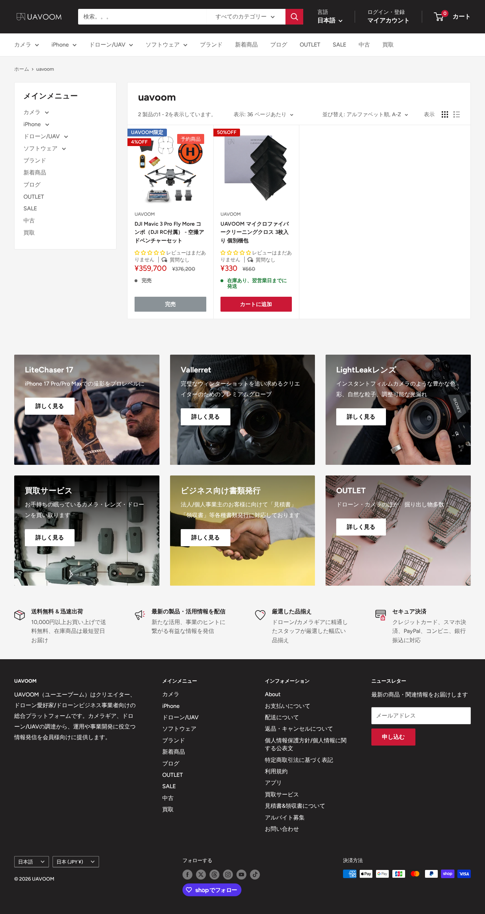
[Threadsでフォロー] (214, 875)
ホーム (21, 69)
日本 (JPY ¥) (69, 862)
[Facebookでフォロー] (187, 875)
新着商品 (246, 44)
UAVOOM (145, 214)
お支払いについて (287, 706)
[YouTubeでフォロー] (241, 875)
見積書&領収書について (295, 805)
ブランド (211, 44)
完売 (170, 304)
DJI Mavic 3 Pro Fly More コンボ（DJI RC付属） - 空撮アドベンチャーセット (169, 232)
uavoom (45, 69)
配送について (282, 717)
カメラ (22, 44)
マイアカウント (388, 20)
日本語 (25, 862)
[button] (150, 253)
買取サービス (282, 794)
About (272, 694)
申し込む (393, 736)
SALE (339, 44)
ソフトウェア (163, 44)
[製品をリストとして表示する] (456, 114)
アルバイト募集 (285, 817)
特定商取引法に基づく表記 (299, 760)
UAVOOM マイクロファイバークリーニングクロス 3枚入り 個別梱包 (254, 232)
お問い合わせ (282, 829)
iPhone (60, 44)
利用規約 (276, 771)
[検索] (294, 17)
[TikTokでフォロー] (255, 875)
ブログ (278, 44)
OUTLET (310, 44)
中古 (364, 44)
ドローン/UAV (107, 44)
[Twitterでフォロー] (201, 875)
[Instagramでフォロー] (228, 875)
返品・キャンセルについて (299, 728)
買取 (388, 44)
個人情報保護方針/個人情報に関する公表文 (306, 744)
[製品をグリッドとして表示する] (445, 114)
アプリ (273, 782)
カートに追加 (256, 304)
